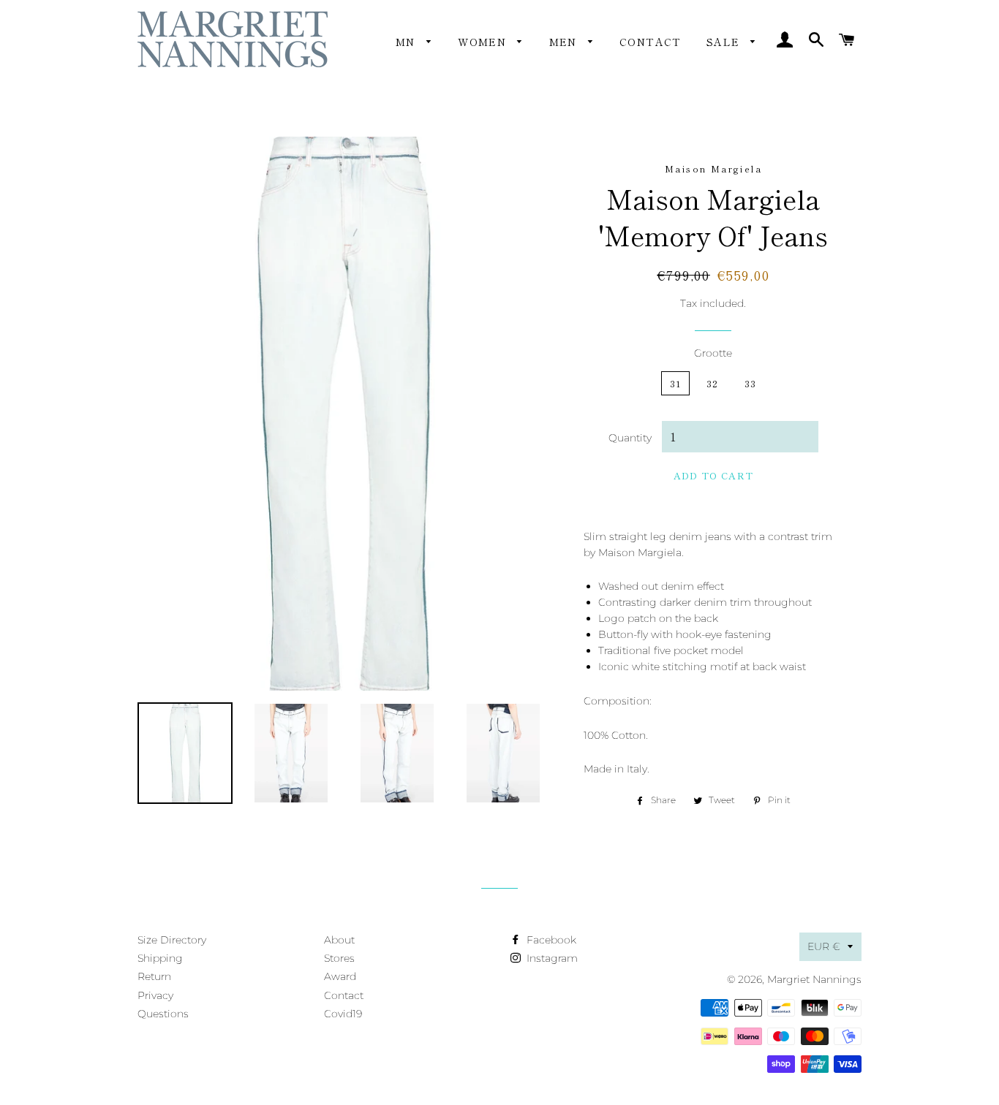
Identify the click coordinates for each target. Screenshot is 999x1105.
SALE (725, 41)
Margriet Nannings (814, 979)
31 (676, 383)
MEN (565, 41)
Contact (650, 41)
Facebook (550, 939)
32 (712, 383)
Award (340, 976)
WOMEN (484, 41)
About (339, 939)
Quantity (630, 437)
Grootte (713, 353)
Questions (163, 1013)
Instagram (551, 958)
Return (154, 976)
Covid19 (343, 1013)
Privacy (155, 995)
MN (407, 41)
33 (750, 383)
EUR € (823, 946)
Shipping (160, 958)
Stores (339, 958)
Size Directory (171, 939)
